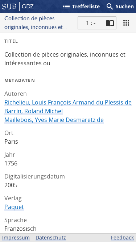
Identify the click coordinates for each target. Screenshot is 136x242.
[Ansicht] (126, 22)
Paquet (14, 207)
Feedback (122, 237)
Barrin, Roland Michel (33, 111)
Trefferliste (81, 6)
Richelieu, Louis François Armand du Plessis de (68, 102)
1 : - (90, 23)
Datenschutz (51, 237)
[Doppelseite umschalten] (109, 22)
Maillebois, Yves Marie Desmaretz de (54, 120)
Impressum (16, 237)
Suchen (120, 6)
